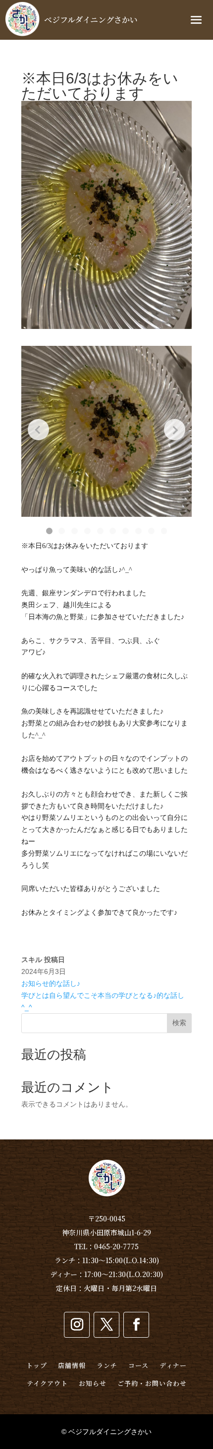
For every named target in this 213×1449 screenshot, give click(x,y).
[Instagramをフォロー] (77, 1325)
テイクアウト (47, 1383)
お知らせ (92, 1383)
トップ (36, 1365)
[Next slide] (174, 429)
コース (138, 1365)
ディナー (173, 1365)
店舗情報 (72, 1365)
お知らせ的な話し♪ (50, 983)
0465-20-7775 (116, 1246)
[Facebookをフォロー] (136, 1325)
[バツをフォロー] (106, 1325)
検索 (179, 1023)
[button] (49, 531)
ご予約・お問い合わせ (152, 1383)
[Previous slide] (38, 429)
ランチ (107, 1365)
